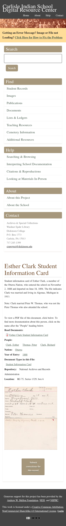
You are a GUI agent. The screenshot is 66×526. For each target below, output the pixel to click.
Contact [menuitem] (59, 15)
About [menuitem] (37, 15)
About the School (18, 205)
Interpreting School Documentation (29, 164)
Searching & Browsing (21, 156)
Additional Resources (20, 139)
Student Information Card (18, 364)
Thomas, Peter (30, 344)
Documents (14, 110)
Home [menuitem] (26, 15)
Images (11, 95)
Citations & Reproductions (24, 171)
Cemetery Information (21, 132)
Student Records (17, 88)
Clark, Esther (12, 344)
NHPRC (54, 500)
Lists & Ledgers (17, 117)
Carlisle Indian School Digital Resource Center (30, 6)
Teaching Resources (19, 125)
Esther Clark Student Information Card (28, 335)
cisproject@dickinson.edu (19, 246)
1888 (25, 354)
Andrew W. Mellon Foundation (22, 500)
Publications (14, 103)
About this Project (18, 197)
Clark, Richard (47, 344)
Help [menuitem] (48, 15)
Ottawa (18, 349)
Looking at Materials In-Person (27, 178)
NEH (42, 500)
